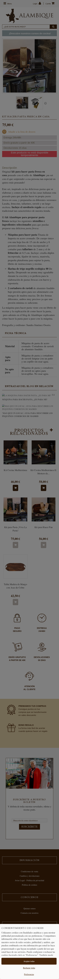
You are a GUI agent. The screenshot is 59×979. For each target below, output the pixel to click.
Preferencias (29, 974)
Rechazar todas (29, 967)
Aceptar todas (29, 961)
